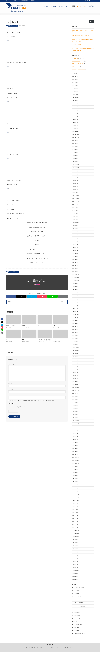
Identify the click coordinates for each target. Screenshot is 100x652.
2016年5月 (75, 332)
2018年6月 (75, 259)
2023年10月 (76, 137)
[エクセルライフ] (16, 7)
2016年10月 (76, 317)
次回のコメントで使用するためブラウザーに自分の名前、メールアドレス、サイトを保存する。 (32, 400)
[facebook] (85, 1)
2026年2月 (75, 88)
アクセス (57, 647)
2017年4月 (75, 299)
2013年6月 (75, 439)
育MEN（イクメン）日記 (12, 25)
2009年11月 (76, 570)
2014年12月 (76, 384)
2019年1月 (75, 247)
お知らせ (75, 599)
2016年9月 (75, 320)
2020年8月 (75, 225)
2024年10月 (76, 119)
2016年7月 (75, 326)
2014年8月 (75, 396)
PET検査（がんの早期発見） (80, 587)
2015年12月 (76, 347)
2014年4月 (75, 408)
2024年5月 (75, 125)
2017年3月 (75, 302)
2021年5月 (75, 210)
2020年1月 (75, 238)
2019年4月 (75, 244)
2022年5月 (75, 180)
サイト (10, 395)
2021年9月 (75, 204)
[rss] (91, 1)
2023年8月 (75, 143)
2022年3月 (75, 186)
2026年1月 (75, 91)
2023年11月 (76, 134)
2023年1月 (75, 161)
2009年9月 (75, 576)
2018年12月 (76, 250)
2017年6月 (75, 292)
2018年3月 (75, 265)
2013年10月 (76, 427)
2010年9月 (75, 539)
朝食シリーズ (76, 618)
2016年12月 (76, 311)
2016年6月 (75, 329)
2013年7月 (75, 436)
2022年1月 (75, 192)
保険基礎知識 (76, 612)
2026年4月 (75, 85)
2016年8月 (75, 323)
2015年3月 (75, 375)
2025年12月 (76, 94)
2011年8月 (75, 506)
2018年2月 (75, 268)
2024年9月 (75, 122)
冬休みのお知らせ (76, 61)
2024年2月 (75, 128)
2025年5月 (75, 107)
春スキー (74, 69)
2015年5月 (75, 369)
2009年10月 (76, 573)
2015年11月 (76, 350)
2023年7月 (75, 146)
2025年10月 (76, 97)
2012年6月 (75, 475)
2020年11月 (76, 222)
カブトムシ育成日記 (78, 602)
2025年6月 (75, 104)
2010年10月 (76, 536)
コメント (11, 364)
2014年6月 (75, 402)
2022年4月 (75, 183)
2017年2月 (75, 305)
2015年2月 (75, 378)
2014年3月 (75, 411)
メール (10, 389)
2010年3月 (75, 558)
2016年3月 (75, 338)
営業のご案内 (76, 615)
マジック (75, 609)
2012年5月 (75, 478)
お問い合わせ (72, 647)
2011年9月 (75, 503)
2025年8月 (75, 100)
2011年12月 (76, 494)
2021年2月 (75, 219)
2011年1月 (75, 527)
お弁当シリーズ (77, 596)
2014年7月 (75, 399)
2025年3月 (75, 113)
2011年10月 (76, 500)
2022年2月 (75, 189)
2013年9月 (75, 430)
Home (26, 647)
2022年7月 (75, 174)
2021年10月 (76, 201)
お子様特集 (76, 590)
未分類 (75, 621)
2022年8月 (75, 171)
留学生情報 (76, 627)
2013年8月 (75, 433)
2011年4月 (75, 518)
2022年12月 (76, 164)
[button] (11, 296)
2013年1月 (75, 454)
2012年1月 (75, 491)
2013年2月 (75, 451)
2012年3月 (75, 485)
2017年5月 (75, 296)
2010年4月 (75, 555)
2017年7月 (75, 289)
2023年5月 (75, 152)
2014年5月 (75, 405)
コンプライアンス (64, 647)
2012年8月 (75, 469)
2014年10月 (76, 390)
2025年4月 (75, 110)
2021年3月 (75, 216)
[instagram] (87, 1)
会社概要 (31, 647)
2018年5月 (75, 262)
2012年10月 (76, 463)
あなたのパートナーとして (40, 647)
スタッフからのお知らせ (79, 606)
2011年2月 (75, 524)
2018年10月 (76, 253)
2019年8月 (75, 241)
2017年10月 (76, 280)
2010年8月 (75, 542)
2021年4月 (75, 213)
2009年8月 (75, 579)
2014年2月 (75, 414)
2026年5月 (75, 82)
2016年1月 (75, 344)
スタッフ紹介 (50, 647)
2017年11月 (76, 277)
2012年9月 (75, 466)
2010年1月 (75, 564)
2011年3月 (75, 521)
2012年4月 (75, 481)
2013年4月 (75, 445)
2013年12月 (76, 420)
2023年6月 (75, 149)
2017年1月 (75, 308)
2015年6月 (75, 366)
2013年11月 (76, 424)
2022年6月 (75, 177)
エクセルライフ (79, 63)
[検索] (93, 1)
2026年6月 (75, 79)
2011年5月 (75, 515)
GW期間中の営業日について (78, 45)
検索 (91, 21)
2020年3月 (75, 235)
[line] (89, 1)
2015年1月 (75, 381)
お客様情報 (76, 593)
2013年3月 (75, 448)
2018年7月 (75, 256)
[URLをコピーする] (63, 296)
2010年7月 (75, 545)
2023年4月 (75, 155)
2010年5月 (75, 552)
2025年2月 (75, 116)
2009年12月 (76, 567)
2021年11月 (76, 198)
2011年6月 (75, 512)
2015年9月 (75, 356)
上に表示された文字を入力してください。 (18, 407)
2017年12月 (76, 274)
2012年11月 (76, 460)
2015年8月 (75, 360)
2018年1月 (75, 271)
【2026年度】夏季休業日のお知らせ (80, 35)
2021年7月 (75, 207)
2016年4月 (75, 335)
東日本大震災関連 (77, 624)
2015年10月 (76, 353)
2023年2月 (75, 158)
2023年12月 (76, 131)
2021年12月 (76, 195)
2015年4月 (75, 372)
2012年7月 (75, 472)
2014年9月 (75, 393)
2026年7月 (75, 76)
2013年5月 (75, 442)
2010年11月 (76, 533)
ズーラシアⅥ (75, 58)
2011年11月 (76, 497)
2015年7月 (75, 363)
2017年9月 (75, 283)
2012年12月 (76, 457)
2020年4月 (75, 232)
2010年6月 (75, 548)
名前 (10, 383)
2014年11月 (76, 387)
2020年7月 (75, 228)
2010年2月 (75, 561)
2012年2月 (75, 488)
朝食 (73, 63)
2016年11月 (76, 314)
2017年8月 (75, 286)
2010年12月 (76, 530)
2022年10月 (76, 167)
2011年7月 (75, 509)
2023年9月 (75, 140)
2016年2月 (75, 341)
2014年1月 (75, 417)
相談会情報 (76, 630)
